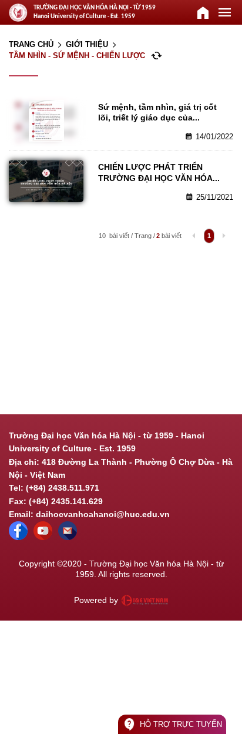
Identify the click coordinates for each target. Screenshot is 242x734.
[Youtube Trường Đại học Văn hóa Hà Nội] (42, 537)
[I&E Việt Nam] (144, 600)
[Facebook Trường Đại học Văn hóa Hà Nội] (18, 537)
